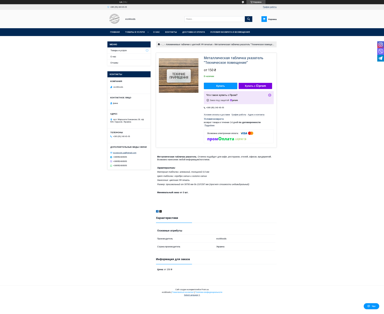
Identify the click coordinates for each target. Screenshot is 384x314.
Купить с (250, 86)
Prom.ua (205, 289)
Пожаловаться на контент (183, 292)
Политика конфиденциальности (208, 292)
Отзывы (114, 63)
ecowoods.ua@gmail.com (124, 153)
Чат (374, 306)
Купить (220, 86)
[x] (160, 212)
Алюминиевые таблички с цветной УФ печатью (189, 44)
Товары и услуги (135, 32)
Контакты (171, 32)
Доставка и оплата (193, 32)
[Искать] (248, 19)
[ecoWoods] (114, 24)
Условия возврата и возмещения (230, 32)
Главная (115, 32)
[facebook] (157, 212)
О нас (156, 32)
